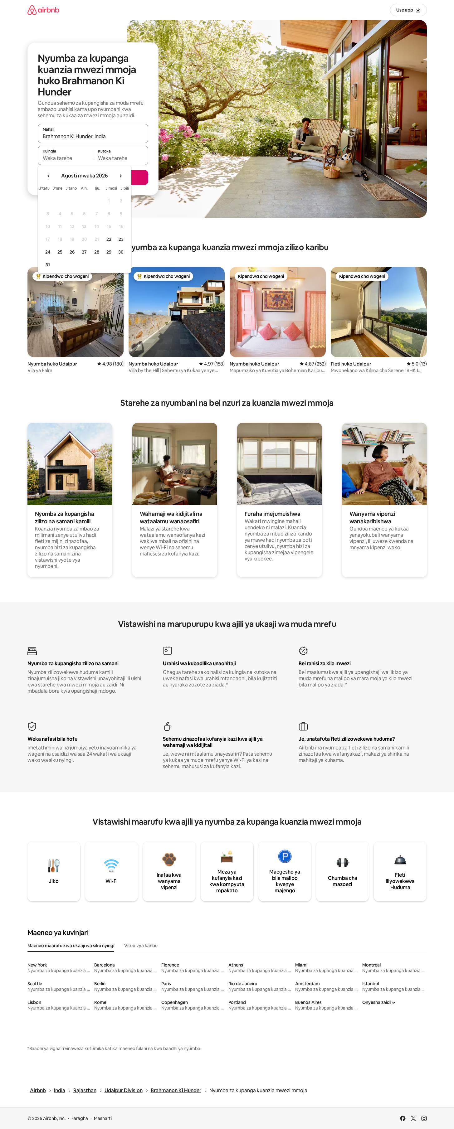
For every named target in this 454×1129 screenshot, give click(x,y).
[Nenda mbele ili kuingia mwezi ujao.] (120, 176)
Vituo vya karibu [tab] (141, 945)
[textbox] (65, 158)
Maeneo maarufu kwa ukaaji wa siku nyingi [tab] (70, 945)
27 (84, 252)
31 (48, 265)
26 (72, 252)
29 (108, 252)
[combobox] (93, 136)
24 (47, 252)
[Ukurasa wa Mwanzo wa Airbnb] (43, 10)
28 (96, 252)
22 (108, 239)
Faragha (79, 1118)
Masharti (103, 1118)
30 (121, 252)
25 (59, 252)
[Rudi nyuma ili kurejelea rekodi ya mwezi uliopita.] (49, 176)
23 (121, 239)
